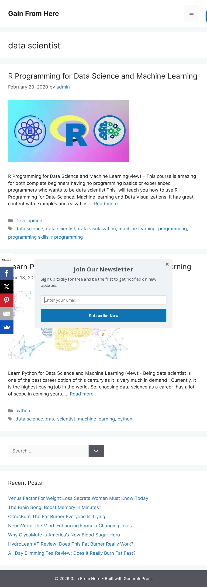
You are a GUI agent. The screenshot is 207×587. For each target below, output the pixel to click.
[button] (103, 269)
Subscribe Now (103, 316)
